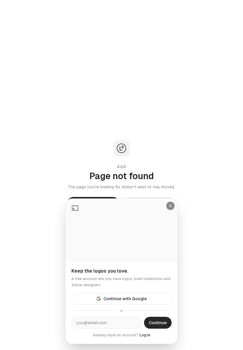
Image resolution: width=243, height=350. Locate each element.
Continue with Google (125, 298)
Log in (145, 335)
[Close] (170, 206)
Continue (158, 322)
